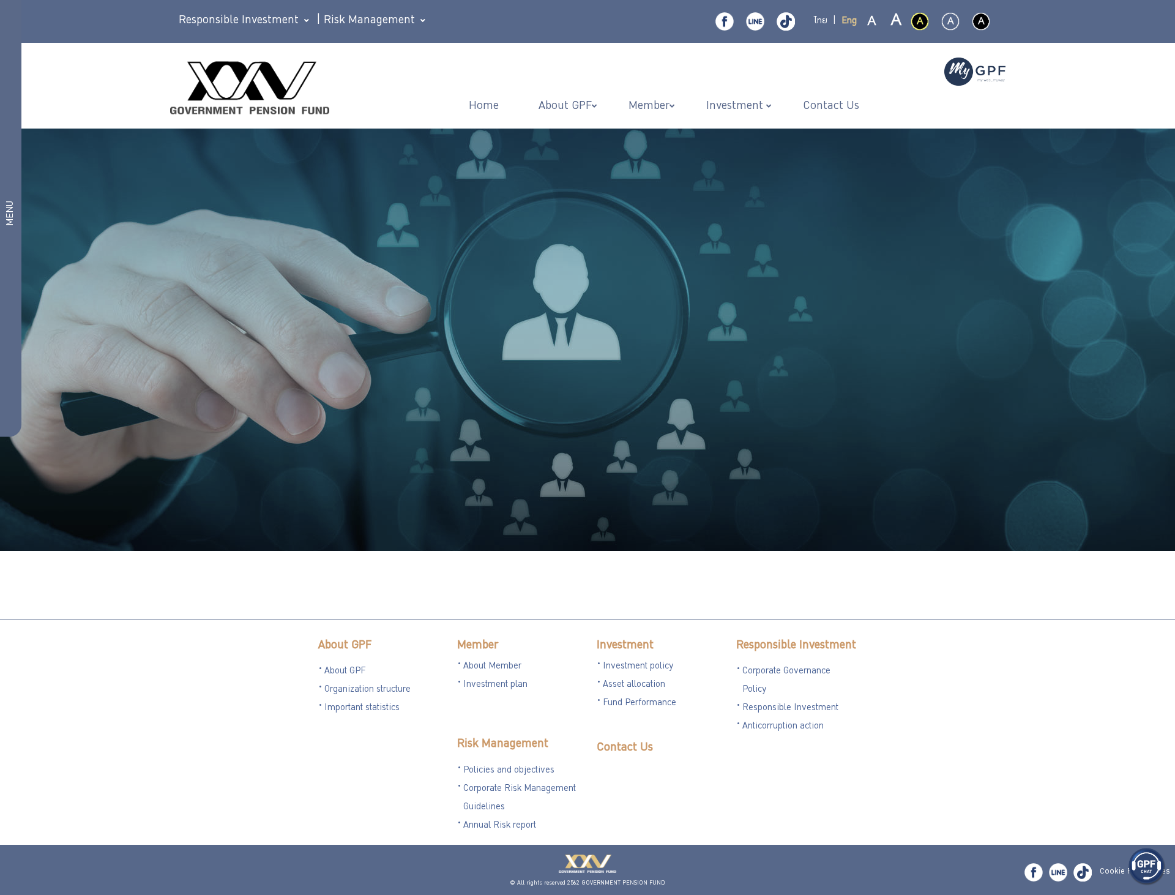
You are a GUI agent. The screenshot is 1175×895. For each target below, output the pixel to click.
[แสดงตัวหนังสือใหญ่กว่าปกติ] (895, 22)
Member (477, 646)
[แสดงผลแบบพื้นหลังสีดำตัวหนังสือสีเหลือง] (920, 21)
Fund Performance (639, 703)
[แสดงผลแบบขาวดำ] (981, 21)
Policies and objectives (508, 770)
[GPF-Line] (755, 21)
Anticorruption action (783, 726)
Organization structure (367, 690)
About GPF (344, 646)
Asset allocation (634, 685)
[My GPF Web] (974, 73)
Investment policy (638, 666)
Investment (625, 646)
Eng (849, 21)
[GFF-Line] (1058, 872)
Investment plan (495, 685)
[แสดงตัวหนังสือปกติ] (872, 22)
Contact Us (625, 748)
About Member (492, 666)
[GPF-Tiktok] (786, 21)
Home (485, 106)
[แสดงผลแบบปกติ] (950, 21)
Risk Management (502, 744)
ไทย (820, 21)
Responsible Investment (796, 646)
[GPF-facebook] (724, 21)
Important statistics (362, 708)
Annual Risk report (499, 825)
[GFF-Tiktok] (1082, 872)
